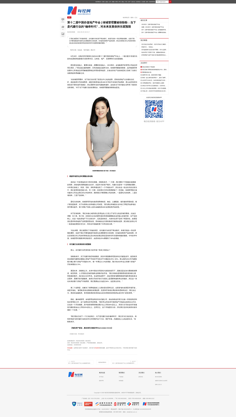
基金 (123, 1)
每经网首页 (98, 1)
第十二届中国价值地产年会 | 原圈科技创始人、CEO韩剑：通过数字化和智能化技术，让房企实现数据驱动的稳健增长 (155, 32)
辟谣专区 (141, 376)
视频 (113, 1)
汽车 (126, 1)
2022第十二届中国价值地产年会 (151, 24)
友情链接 (121, 380)
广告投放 (121, 376)
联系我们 (122, 372)
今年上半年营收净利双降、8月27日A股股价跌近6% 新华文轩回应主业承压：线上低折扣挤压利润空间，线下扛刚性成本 (155, 88)
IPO (120, 1)
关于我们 (101, 376)
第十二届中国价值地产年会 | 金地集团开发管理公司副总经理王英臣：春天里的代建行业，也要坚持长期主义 (154, 29)
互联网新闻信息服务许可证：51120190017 (97, 409)
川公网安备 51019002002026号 (142, 409)
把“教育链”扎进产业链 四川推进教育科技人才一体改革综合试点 (154, 55)
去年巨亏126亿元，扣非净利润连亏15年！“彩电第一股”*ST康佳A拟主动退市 (154, 80)
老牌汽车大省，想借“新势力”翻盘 (151, 75)
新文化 (133, 1)
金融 (106, 1)
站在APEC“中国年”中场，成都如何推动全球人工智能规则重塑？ (154, 52)
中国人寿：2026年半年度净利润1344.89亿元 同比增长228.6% (154, 91)
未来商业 (138, 1)
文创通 (143, 1)
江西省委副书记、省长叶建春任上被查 (153, 83)
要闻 (69, 17)
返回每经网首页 (102, 362)
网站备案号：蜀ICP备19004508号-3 (121, 409)
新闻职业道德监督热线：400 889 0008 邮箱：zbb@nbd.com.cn (118, 412)
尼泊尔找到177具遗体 (148, 67)
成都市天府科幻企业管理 (161, 380)
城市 (147, 1)
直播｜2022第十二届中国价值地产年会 (153, 27)
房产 (129, 1)
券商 (116, 1)
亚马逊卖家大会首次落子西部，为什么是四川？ (154, 49)
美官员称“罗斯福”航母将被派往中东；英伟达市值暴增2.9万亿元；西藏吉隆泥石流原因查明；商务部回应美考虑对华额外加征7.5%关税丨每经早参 (155, 69)
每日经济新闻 (158, 376)
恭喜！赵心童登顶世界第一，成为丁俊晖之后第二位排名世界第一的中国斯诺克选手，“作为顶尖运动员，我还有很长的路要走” (154, 77)
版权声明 (101, 380)
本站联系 (97, 348)
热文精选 (144, 40)
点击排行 (144, 63)
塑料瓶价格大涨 (146, 72)
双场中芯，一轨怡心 (147, 47)
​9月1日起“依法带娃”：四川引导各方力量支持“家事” (154, 44)
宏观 (103, 1)
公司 (110, 1)
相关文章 (144, 20)
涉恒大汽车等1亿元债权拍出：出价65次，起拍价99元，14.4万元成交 (155, 85)
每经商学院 (152, 1)
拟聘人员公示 (158, 384)
